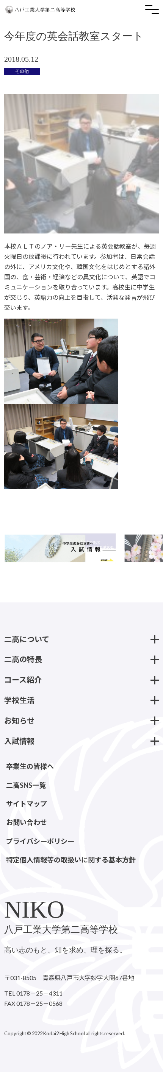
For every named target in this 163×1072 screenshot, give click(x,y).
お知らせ (19, 720)
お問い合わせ (26, 822)
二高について (26, 639)
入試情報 (19, 740)
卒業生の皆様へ (30, 766)
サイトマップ (26, 804)
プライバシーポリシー (40, 841)
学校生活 (19, 700)
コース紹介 (23, 679)
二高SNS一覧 (26, 785)
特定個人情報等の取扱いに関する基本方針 (71, 860)
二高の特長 (23, 659)
